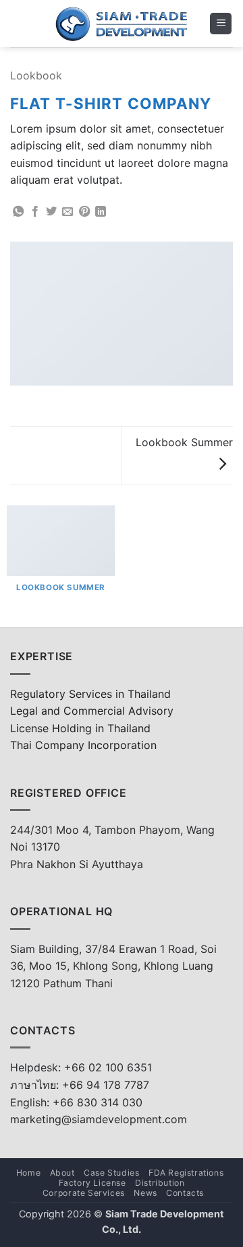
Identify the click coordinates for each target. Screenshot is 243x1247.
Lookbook (36, 75)
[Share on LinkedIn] (100, 212)
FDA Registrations (185, 1173)
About (62, 1173)
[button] (221, 24)
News (145, 1193)
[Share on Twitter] (51, 212)
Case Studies (111, 1173)
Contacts (185, 1193)
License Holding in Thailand (80, 728)
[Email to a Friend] (67, 212)
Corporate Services (84, 1193)
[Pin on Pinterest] (84, 212)
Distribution (159, 1183)
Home (28, 1173)
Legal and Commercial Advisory (91, 710)
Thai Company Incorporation (83, 745)
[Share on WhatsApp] (18, 212)
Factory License (92, 1183)
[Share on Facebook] (35, 212)
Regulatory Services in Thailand (90, 694)
